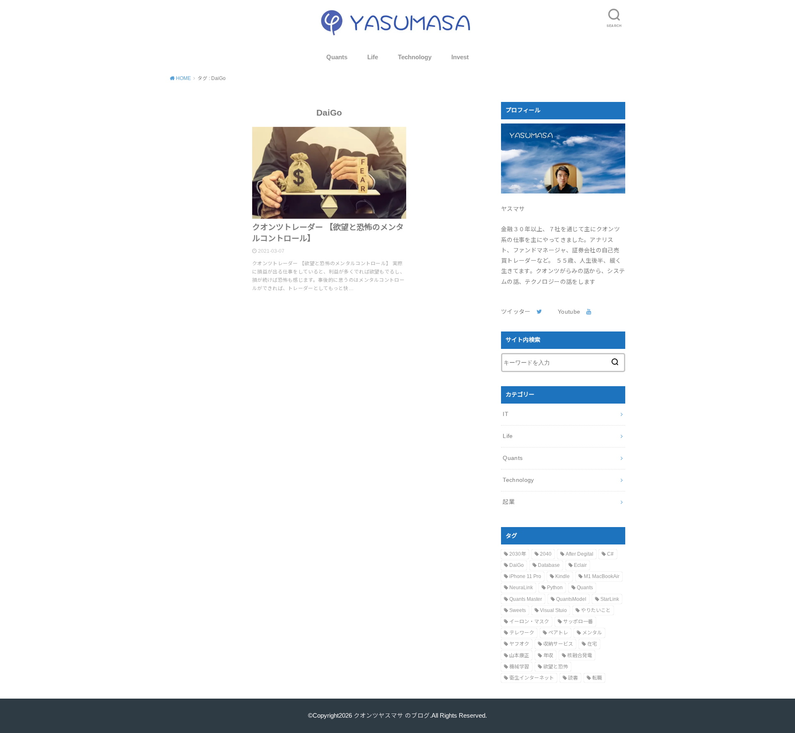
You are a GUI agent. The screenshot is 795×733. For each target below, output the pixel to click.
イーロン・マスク (529, 621)
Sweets (517, 610)
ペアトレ (558, 633)
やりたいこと (596, 610)
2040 (546, 554)
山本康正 (519, 655)
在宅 (592, 644)
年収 (548, 655)
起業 (509, 501)
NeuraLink (521, 587)
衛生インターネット (531, 678)
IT (505, 414)
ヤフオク (519, 644)
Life (372, 57)
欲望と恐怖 (555, 667)
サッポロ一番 (578, 621)
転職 (597, 678)
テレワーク (521, 633)
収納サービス (558, 644)
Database (549, 565)
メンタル (592, 633)
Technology (414, 57)
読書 (573, 678)
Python (555, 587)
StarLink (609, 599)
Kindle (562, 576)
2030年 (517, 554)
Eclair (580, 565)
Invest (460, 57)
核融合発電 (579, 655)
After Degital (579, 554)
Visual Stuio (553, 610)
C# (610, 554)
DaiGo (516, 565)
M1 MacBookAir (601, 576)
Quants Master (525, 599)
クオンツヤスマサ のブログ (392, 715)
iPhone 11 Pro (525, 576)
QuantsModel (571, 599)
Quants (336, 57)
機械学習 (519, 667)
